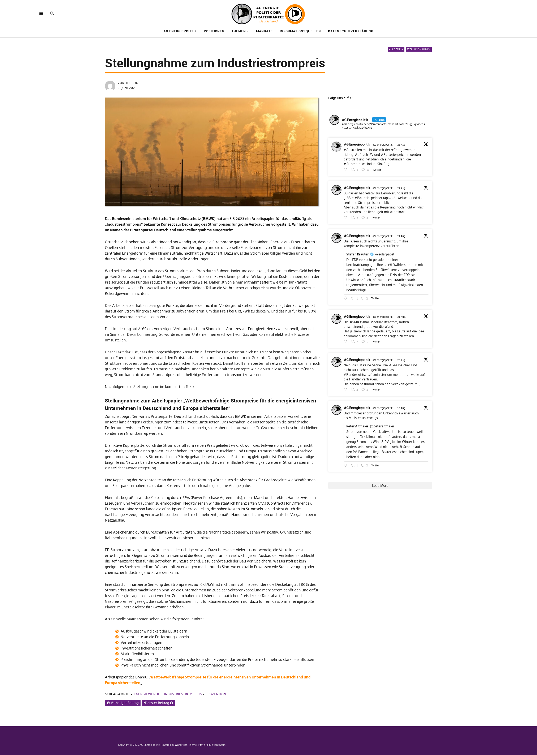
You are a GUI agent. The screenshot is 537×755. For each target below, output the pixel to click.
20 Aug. (401, 360)
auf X (348, 98)
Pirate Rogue (205, 744)
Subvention (216, 694)
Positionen (214, 31)
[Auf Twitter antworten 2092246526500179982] (346, 170)
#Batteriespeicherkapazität (376, 198)
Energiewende (147, 694)
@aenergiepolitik (382, 144)
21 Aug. (401, 236)
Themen (239, 31)
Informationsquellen (300, 31)
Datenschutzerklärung (350, 31)
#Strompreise (354, 164)
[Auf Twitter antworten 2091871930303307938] (346, 218)
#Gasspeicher (399, 365)
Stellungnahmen (419, 49)
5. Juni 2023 (127, 88)
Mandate (264, 31)
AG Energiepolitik (180, 31)
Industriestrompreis (183, 694)
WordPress (181, 744)
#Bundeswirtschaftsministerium (368, 374)
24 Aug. (401, 188)
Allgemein (396, 49)
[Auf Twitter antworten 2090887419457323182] (346, 342)
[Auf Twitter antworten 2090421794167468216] (346, 390)
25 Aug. (401, 144)
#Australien (353, 150)
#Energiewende (403, 150)
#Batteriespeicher (395, 154)
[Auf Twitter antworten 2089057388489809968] (346, 466)
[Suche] (52, 13)
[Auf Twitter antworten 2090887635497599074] (346, 299)
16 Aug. (401, 408)
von (127, 83)
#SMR (354, 322)
